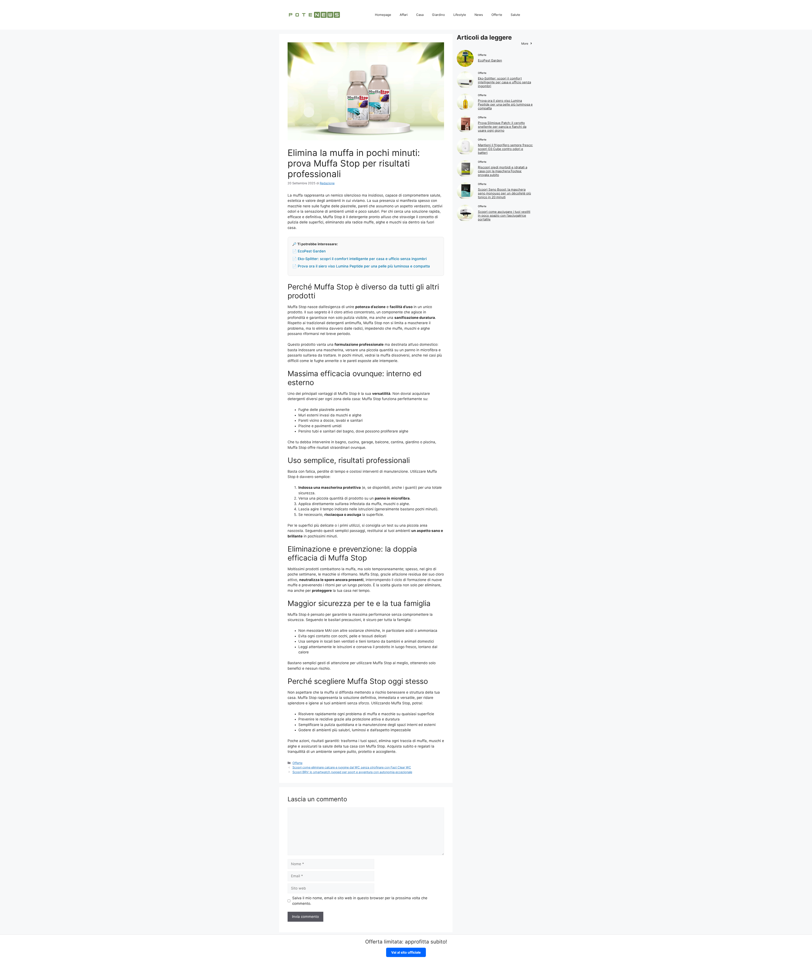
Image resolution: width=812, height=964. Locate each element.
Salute (515, 15)
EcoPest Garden (490, 60)
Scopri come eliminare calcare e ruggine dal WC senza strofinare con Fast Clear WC (351, 767)
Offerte (496, 15)
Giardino (438, 15)
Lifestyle (459, 15)
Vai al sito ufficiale (406, 952)
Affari (404, 15)
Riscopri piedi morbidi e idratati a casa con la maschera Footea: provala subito (502, 171)
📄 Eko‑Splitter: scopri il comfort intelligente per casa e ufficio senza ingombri (359, 259)
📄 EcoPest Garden (309, 251)
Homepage (383, 15)
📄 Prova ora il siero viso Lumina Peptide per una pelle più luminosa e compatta (361, 266)
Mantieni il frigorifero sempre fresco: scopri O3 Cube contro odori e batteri (505, 149)
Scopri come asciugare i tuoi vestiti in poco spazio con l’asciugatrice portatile (504, 215)
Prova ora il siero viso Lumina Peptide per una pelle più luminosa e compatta (505, 104)
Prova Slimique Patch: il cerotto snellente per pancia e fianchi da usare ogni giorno (502, 126)
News (479, 15)
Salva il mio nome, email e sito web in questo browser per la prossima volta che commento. (359, 901)
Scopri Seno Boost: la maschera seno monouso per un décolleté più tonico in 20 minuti (504, 193)
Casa (420, 15)
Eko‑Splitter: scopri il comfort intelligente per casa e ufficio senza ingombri (504, 82)
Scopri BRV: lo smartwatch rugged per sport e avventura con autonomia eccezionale (352, 772)
